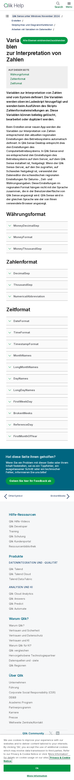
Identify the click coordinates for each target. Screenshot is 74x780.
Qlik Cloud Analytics (21, 593)
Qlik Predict (16, 603)
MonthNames (22, 355)
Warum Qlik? (16, 625)
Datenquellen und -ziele (24, 660)
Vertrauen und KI (19, 640)
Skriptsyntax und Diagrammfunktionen (32, 24)
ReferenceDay (23, 424)
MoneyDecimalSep (26, 225)
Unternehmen (17, 682)
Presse (13, 717)
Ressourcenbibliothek (22, 546)
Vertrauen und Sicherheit (24, 630)
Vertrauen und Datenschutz (26, 635)
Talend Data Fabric (20, 579)
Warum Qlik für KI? (20, 645)
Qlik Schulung (17, 536)
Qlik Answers (17, 598)
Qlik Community (33, 733)
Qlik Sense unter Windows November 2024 (36, 16)
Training (14, 531)
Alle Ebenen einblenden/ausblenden (44, 40)
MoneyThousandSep (27, 248)
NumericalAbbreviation (29, 296)
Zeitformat (16, 83)
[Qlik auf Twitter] (51, 733)
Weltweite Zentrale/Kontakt (26, 722)
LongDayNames (24, 390)
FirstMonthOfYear (25, 436)
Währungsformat (19, 74)
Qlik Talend (16, 569)
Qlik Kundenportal (20, 541)
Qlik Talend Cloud (20, 574)
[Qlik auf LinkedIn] (57, 733)
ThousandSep (23, 284)
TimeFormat (21, 332)
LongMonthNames (25, 367)
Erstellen (16, 20)
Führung (14, 687)
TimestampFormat (25, 344)
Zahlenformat (17, 78)
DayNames (20, 378)
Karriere (14, 712)
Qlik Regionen (17, 665)
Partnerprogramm (20, 707)
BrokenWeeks (22, 413)
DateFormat (21, 321)
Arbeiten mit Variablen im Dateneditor (32, 29)
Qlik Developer (18, 526)
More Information (37, 775)
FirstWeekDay (22, 401)
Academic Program (21, 702)
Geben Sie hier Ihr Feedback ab (30, 480)
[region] (37, 757)
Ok (37, 768)
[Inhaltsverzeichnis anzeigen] (7, 16)
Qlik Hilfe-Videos (19, 521)
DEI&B (12, 697)
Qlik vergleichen (19, 650)
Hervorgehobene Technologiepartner (32, 655)
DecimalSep (21, 273)
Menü (69, 6)
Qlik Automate (17, 608)
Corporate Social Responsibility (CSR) (32, 692)
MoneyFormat (22, 237)
